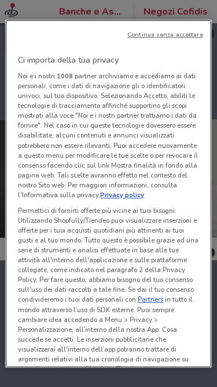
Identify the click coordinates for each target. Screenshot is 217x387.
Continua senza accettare (165, 34)
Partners (150, 299)
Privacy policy (122, 195)
